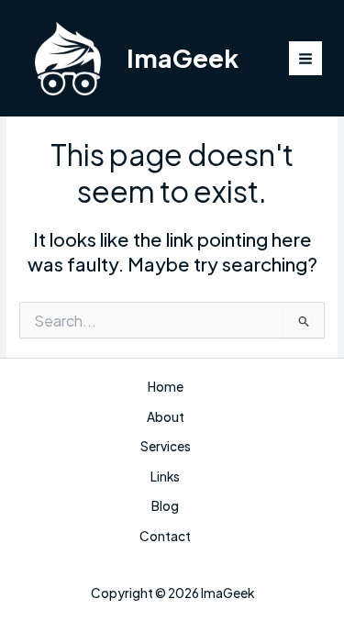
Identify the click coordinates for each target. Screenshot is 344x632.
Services (165, 446)
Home (165, 386)
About (165, 417)
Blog (165, 506)
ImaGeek (183, 57)
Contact (165, 536)
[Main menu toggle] (306, 58)
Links (165, 476)
